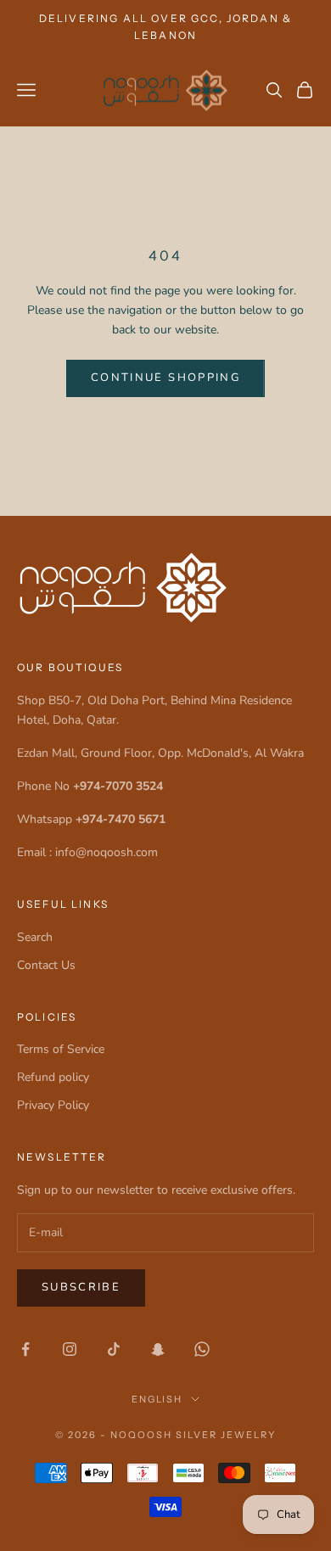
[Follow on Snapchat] (157, 1349)
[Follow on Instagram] (69, 1349)
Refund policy (53, 1077)
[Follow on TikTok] (113, 1349)
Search (35, 937)
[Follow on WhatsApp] (202, 1349)
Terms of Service (60, 1049)
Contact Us (46, 965)
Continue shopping (165, 377)
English (157, 1399)
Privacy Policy (53, 1105)
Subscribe (81, 1287)
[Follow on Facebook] (25, 1349)
